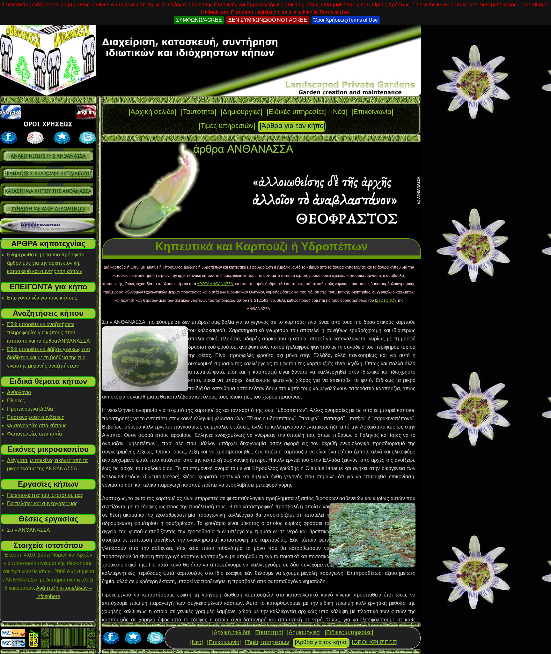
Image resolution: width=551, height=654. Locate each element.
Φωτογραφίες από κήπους (37, 425)
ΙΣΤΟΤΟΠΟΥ (386, 300)
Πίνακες (16, 400)
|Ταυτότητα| (199, 112)
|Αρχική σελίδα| (153, 112)
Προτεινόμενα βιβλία (30, 409)
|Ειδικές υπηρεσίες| (297, 112)
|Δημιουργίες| (241, 112)
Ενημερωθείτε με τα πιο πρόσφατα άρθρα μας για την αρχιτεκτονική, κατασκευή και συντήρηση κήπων (45, 263)
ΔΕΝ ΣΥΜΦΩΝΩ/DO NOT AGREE (267, 20)
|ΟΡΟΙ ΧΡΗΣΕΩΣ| (375, 642)
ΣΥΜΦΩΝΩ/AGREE (199, 20)
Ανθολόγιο (19, 392)
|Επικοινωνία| (372, 112)
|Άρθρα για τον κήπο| (293, 126)
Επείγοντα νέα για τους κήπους (42, 297)
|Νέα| (339, 112)
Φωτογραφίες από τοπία (34, 434)
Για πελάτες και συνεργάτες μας (42, 503)
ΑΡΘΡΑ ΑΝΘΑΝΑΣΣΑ (215, 284)
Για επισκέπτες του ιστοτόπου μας (45, 495)
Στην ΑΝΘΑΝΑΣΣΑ (28, 530)
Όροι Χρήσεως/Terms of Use (345, 20)
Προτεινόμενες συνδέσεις (35, 417)
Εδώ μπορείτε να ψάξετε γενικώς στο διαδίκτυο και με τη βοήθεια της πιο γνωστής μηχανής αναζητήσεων (48, 357)
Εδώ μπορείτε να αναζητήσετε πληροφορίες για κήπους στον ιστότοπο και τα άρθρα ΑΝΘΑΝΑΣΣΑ (48, 333)
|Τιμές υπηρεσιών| (227, 126)
